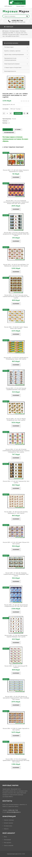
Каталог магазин (8, 823)
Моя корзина (7, 842)
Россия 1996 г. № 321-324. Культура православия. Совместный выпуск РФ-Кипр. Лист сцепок (16, 760)
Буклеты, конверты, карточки (12, 51)
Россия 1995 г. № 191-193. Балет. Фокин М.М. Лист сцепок (16, 543)
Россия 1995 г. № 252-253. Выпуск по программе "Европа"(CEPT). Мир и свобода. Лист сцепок (16, 698)
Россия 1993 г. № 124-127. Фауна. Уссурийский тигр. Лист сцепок (16, 419)
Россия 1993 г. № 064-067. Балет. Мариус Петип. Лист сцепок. (16, 327)
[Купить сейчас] (27, 113)
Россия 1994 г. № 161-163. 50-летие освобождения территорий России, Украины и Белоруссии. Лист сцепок (16, 451)
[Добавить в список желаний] (24, 113)
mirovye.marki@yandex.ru (14, 812)
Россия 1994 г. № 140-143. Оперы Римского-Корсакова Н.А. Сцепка (16, 170)
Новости (6, 829)
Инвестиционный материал (11, 64)
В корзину (16, 177)
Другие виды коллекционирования (14, 54)
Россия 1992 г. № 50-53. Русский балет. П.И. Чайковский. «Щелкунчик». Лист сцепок (16, 265)
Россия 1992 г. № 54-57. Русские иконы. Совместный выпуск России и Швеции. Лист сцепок (16, 296)
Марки (16, 11)
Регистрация (7, 839)
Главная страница (9, 820)
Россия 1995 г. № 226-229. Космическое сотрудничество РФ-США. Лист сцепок (16, 605)
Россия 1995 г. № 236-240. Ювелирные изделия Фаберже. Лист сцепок (16, 636)
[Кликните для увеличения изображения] (16, 82)
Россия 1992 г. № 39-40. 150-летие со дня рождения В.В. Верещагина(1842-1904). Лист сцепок (16, 234)
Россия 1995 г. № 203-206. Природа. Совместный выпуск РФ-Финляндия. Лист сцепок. (16, 574)
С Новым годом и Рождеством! (12, 67)
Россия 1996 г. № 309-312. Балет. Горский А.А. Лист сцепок (16, 729)
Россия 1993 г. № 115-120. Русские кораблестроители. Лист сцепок (16, 388)
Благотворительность (10, 71)
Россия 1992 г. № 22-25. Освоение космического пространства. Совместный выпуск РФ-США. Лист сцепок (16, 202)
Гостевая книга (8, 826)
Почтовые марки (8, 47)
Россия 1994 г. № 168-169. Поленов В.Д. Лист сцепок (16, 481)
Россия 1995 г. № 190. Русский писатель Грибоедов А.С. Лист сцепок (16, 512)
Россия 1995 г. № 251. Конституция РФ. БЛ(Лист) (16, 666)
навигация (9, 26)
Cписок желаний (8, 845)
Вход (5, 836)
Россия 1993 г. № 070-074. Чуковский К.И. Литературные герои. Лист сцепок (16, 358)
